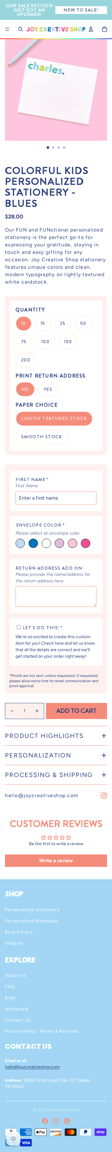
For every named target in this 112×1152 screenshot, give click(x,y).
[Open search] (20, 29)
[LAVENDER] (59, 543)
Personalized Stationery (32, 909)
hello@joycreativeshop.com (42, 795)
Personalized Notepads (31, 921)
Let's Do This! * (43, 628)
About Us (15, 975)
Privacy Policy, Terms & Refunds (42, 1031)
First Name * (32, 479)
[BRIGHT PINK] (85, 543)
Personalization (38, 755)
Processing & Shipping (49, 775)
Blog (10, 997)
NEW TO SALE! (81, 10)
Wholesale (17, 1009)
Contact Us (18, 1020)
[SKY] (20, 543)
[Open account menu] (91, 29)
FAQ (10, 986)
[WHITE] (46, 543)
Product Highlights (44, 735)
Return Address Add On (49, 568)
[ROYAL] (33, 543)
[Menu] (7, 29)
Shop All (14, 943)
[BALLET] (72, 543)
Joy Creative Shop (63, 1110)
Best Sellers (19, 932)
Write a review (56, 860)
